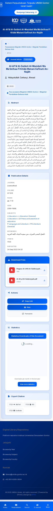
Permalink (28, 314)
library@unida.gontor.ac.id (16, 474)
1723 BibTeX (15, 404)
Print (28, 307)
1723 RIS (29, 404)
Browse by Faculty (10, 459)
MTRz (34, 495)
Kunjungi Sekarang (25, 12)
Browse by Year (9, 449)
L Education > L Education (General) (21, 216)
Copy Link (29, 301)
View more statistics (27, 384)
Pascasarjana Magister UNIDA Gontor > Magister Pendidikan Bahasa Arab (28, 93)
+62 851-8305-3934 (13, 479)
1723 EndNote (15, 410)
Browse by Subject (10, 454)
